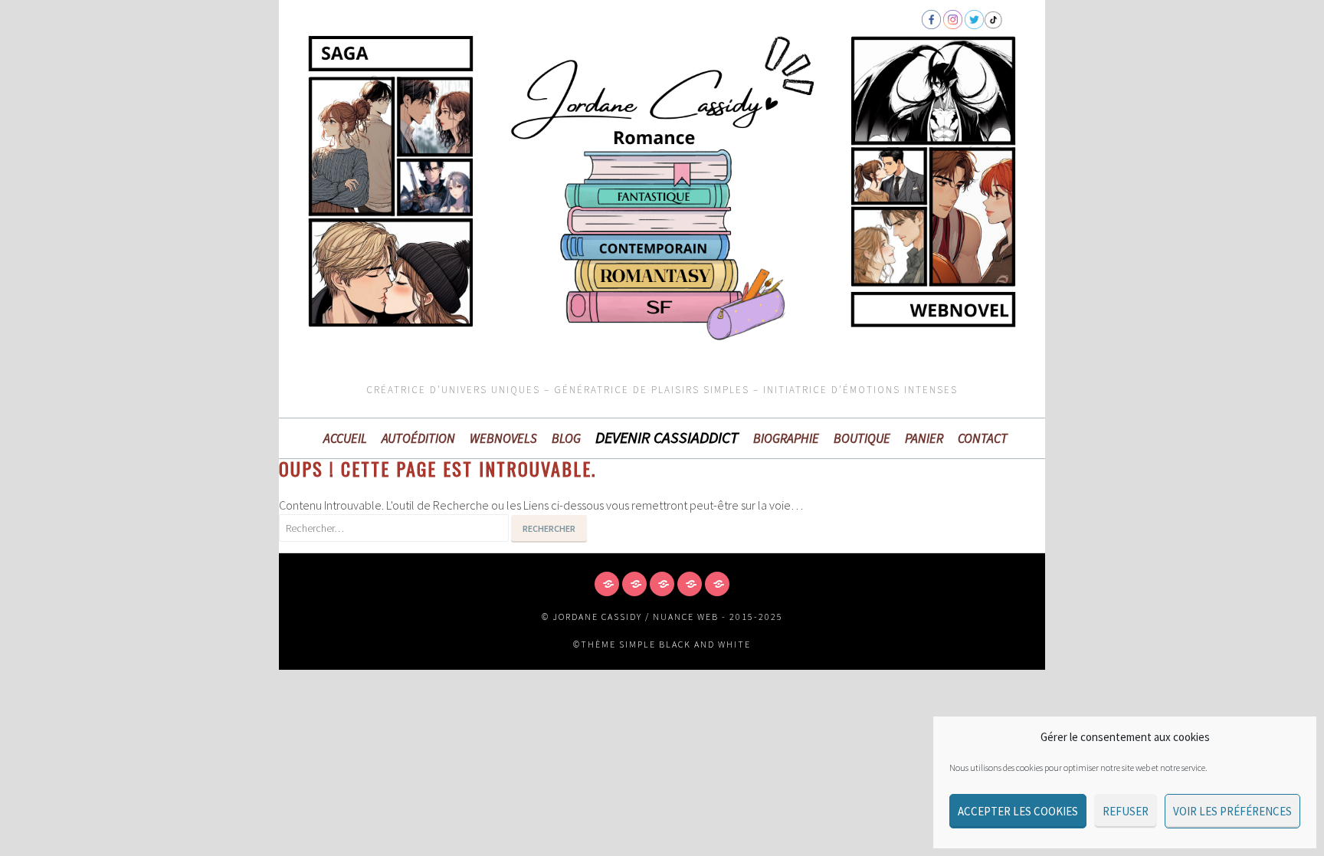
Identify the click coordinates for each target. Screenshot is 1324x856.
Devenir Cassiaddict (667, 438)
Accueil (345, 438)
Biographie (786, 438)
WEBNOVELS (503, 438)
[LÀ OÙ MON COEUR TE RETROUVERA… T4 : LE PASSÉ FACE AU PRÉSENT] (717, 584)
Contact (983, 438)
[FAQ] (662, 584)
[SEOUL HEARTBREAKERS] (689, 584)
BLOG (566, 438)
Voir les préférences (1232, 811)
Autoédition (418, 438)
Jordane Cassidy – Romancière (432, 109)
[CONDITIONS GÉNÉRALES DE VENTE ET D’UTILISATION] (634, 584)
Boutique (862, 438)
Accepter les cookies (1018, 811)
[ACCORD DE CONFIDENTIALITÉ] (607, 584)
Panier (924, 438)
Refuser (1126, 811)
